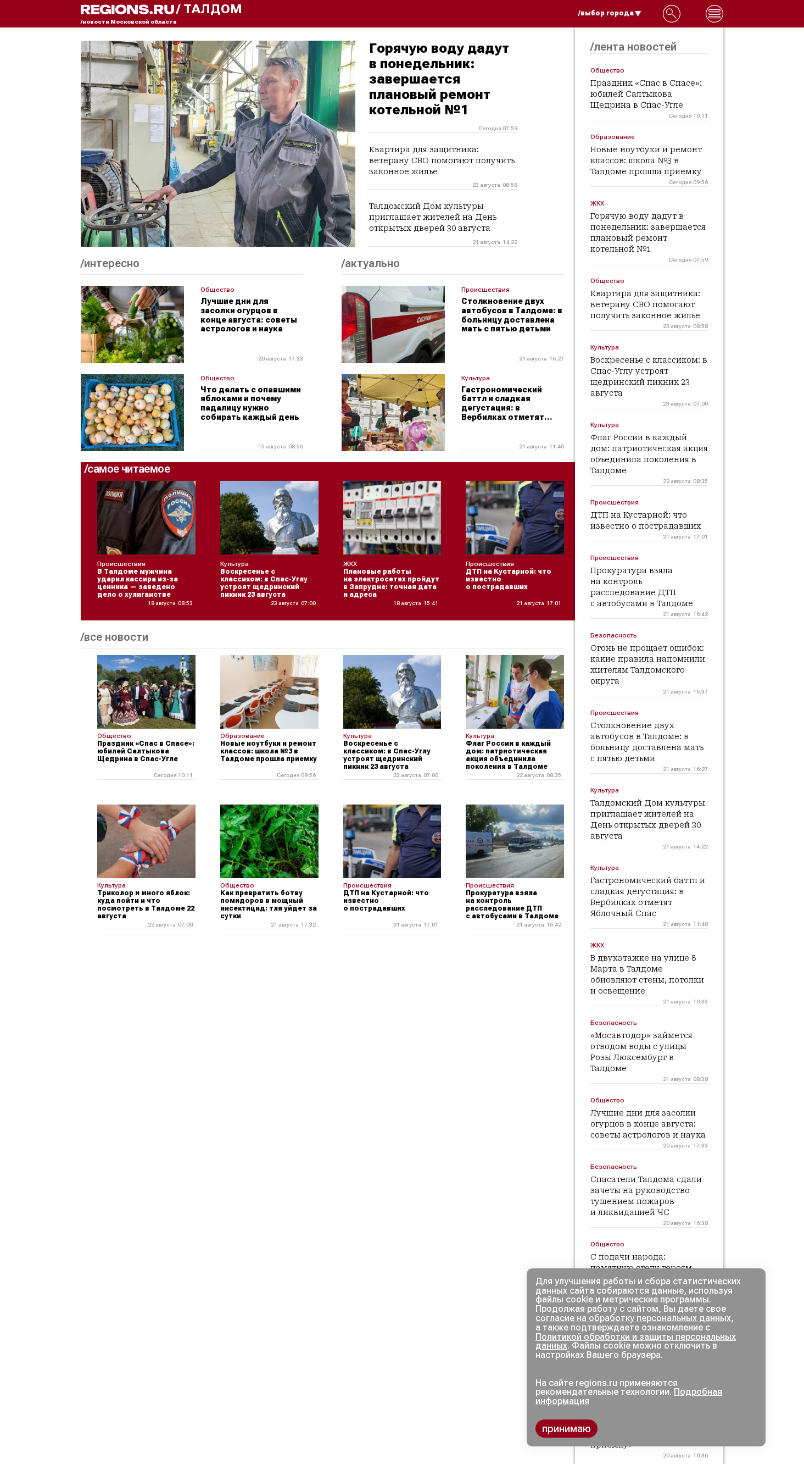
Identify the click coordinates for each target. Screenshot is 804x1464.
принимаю (566, 1428)
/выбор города (606, 13)
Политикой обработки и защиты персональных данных (635, 1341)
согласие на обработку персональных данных (633, 1318)
